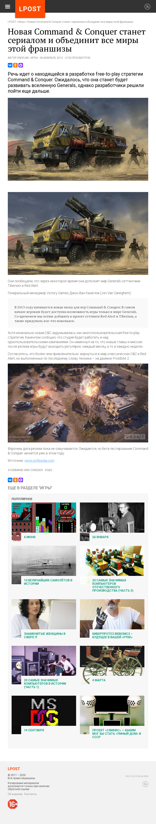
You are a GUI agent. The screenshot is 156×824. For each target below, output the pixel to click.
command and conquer (26, 470)
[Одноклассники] (15, 65)
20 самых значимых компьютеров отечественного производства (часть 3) (112, 585)
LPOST (12, 21)
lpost (30, 9)
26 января (100, 537)
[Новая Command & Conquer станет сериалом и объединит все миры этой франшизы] (78, 179)
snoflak (23, 57)
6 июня (29, 537)
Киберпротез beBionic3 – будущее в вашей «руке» (112, 635)
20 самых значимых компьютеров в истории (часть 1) (45, 683)
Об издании (15, 794)
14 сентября (34, 730)
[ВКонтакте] (10, 65)
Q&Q (49, 470)
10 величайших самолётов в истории (48, 582)
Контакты (30, 794)
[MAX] (20, 65)
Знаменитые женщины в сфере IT (44, 635)
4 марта (99, 680)
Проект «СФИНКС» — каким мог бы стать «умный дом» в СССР (116, 733)
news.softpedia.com (39, 461)
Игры (22, 21)
